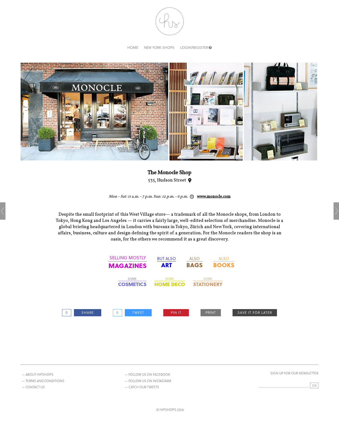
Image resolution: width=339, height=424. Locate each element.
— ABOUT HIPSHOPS (37, 374)
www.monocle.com (214, 196)
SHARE (87, 312)
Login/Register (194, 47)
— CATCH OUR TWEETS (142, 387)
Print (210, 312)
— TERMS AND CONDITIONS (43, 380)
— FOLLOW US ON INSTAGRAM (148, 380)
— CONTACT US (33, 387)
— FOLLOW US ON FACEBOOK (147, 374)
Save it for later (254, 312)
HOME (132, 47)
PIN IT (176, 312)
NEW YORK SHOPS (159, 47)
